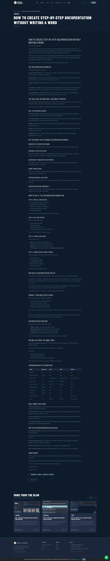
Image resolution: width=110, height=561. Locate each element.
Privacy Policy (72, 551)
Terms (71, 559)
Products (42, 2)
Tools (47, 2)
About (64, 2)
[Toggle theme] (89, 2)
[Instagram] (24, 552)
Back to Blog (34, 479)
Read (35, 529)
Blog (69, 2)
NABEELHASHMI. (20, 2)
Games (52, 2)
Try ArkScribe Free (33, 466)
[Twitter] (15, 552)
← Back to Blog (32, 469)
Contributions (58, 2)
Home (37, 2)
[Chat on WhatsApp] (106, 557)
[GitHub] (21, 552)
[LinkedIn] (18, 552)
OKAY (84, 559)
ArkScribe (31, 101)
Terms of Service (79, 551)
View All (91, 497)
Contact (93, 2)
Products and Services (46, 544)
